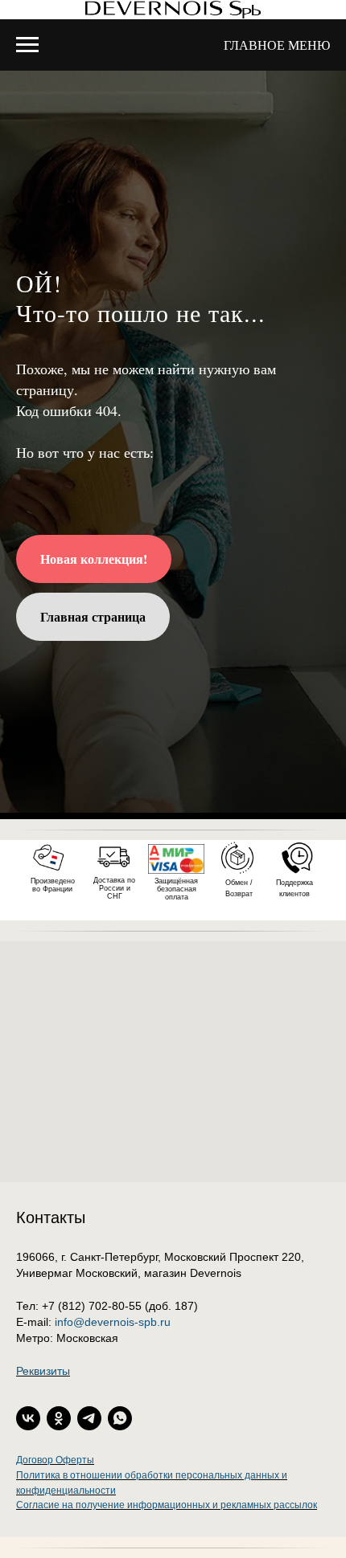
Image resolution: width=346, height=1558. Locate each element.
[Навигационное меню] (27, 45)
